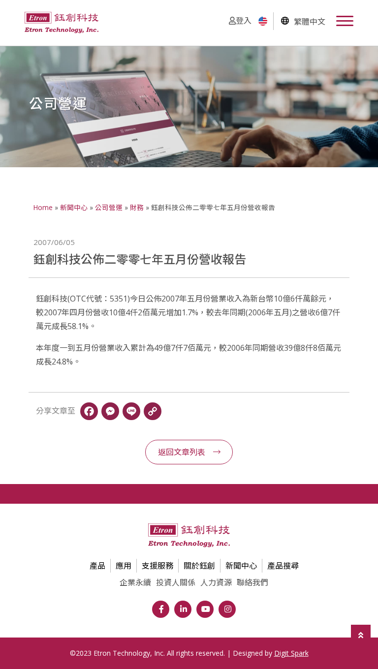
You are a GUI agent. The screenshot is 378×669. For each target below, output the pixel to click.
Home (43, 207)
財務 (137, 207)
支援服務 (157, 565)
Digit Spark (291, 653)
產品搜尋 (283, 565)
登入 (244, 20)
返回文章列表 (181, 452)
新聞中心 (74, 207)
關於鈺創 (199, 565)
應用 (123, 565)
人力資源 (216, 582)
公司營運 (109, 207)
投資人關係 (175, 582)
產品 (97, 565)
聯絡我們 (252, 582)
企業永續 (135, 582)
